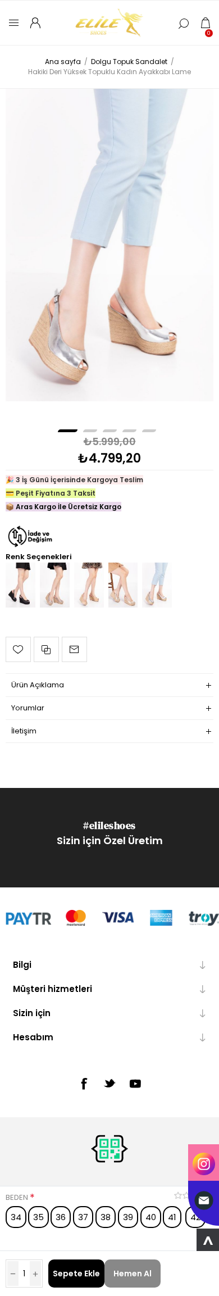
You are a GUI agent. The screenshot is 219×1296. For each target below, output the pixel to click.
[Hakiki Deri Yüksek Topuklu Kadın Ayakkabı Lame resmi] (110, 245)
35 (38, 1217)
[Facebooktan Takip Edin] (83, 1083)
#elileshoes (109, 825)
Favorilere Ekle (18, 649)
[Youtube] (135, 1083)
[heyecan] (109, 1083)
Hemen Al (132, 1273)
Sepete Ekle (76, 1273)
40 (150, 1217)
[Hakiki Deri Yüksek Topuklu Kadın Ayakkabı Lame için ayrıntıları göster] (157, 605)
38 (106, 1217)
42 (195, 1217)
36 (61, 1217)
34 (16, 1217)
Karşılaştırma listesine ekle (46, 649)
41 (172, 1217)
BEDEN (18, 1197)
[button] (67, 430)
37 (83, 1217)
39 (128, 1217)
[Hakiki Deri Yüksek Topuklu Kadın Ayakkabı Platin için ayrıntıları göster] (123, 605)
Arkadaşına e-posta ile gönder (74, 649)
